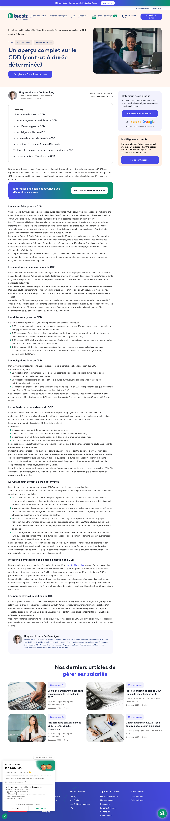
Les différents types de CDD (29, 126)
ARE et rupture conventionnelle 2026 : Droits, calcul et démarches (64, 725)
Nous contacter (138, 160)
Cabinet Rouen (137, 800)
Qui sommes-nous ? (142, 8)
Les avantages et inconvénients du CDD (35, 120)
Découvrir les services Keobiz (88, 190)
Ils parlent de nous (108, 808)
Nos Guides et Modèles (80, 804)
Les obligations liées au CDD (29, 132)
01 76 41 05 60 (130, 16)
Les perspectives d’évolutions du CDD (34, 156)
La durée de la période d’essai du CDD (34, 138)
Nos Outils (74, 800)
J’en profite (107, 3)
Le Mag (73, 796)
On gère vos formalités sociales (30, 74)
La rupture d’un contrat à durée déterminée (36, 144)
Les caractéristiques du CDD (29, 114)
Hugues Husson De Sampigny (36, 92)
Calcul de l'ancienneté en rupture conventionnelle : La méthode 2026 (65, 694)
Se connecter (157, 8)
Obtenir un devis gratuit (140, 113)
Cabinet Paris (137, 796)
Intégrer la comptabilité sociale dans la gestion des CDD (43, 150)
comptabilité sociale (74, 565)
